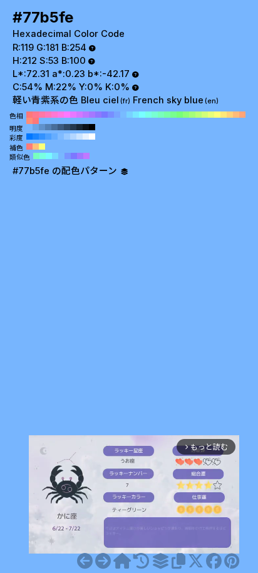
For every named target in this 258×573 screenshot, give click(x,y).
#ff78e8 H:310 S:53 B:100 (61, 114)
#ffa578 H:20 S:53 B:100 (242, 114)
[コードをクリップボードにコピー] (178, 561)
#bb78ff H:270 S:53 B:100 (86, 114)
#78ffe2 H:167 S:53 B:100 (42, 156)
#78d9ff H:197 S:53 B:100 (55, 156)
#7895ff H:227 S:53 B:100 (67, 156)
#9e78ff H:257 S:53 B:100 (80, 156)
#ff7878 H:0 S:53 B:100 (36, 121)
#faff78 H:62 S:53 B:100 (42, 146)
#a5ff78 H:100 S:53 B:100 (192, 114)
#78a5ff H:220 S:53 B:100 (117, 114)
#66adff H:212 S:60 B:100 (54, 136)
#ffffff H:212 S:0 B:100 (92, 136)
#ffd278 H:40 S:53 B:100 (230, 114)
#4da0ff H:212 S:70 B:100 (48, 136)
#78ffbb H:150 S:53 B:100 (161, 114)
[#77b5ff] (103, 561)
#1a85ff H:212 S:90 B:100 (36, 136)
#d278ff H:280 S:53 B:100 (79, 114)
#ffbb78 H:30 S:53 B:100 (236, 114)
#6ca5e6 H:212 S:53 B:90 (36, 127)
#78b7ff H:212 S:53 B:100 (29, 127)
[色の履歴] (141, 561)
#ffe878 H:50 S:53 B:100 (223, 114)
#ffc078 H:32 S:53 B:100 (36, 146)
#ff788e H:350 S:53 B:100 (36, 114)
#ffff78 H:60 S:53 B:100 (217, 114)
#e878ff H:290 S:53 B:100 (73, 114)
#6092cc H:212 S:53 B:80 (42, 127)
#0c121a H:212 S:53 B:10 (86, 127)
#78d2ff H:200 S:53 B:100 (129, 114)
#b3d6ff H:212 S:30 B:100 (73, 136)
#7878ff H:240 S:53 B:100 (104, 114)
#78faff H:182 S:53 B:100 (49, 156)
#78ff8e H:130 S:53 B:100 (173, 114)
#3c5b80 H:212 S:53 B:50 (61, 127)
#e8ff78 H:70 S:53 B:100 (211, 114)
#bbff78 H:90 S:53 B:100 (198, 114)
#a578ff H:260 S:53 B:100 (92, 114)
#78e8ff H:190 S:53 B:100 (136, 114)
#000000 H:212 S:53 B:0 (92, 127)
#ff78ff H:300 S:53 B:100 (67, 114)
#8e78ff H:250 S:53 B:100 (98, 114)
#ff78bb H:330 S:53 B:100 (48, 114)
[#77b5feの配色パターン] (160, 561)
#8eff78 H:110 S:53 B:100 (186, 114)
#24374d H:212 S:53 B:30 (73, 127)
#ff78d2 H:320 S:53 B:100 (54, 114)
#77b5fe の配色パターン (66, 171)
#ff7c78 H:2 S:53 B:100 (29, 146)
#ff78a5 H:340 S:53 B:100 (42, 114)
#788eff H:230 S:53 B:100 (111, 114)
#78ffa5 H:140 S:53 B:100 (167, 114)
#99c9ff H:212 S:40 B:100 (67, 136)
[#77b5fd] (85, 561)
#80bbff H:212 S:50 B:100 (61, 136)
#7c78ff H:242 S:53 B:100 (74, 156)
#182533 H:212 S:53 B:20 (79, 127)
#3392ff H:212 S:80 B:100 (42, 136)
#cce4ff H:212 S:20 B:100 (79, 136)
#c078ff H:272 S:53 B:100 (86, 156)
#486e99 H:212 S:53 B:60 (54, 127)
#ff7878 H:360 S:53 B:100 (29, 114)
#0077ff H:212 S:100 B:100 (29, 136)
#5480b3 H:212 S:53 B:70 (48, 127)
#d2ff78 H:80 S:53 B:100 (205, 114)
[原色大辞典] (122, 561)
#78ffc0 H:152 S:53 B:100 (36, 156)
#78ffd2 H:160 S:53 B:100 (155, 114)
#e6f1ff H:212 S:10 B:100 (86, 136)
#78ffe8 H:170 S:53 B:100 (148, 114)
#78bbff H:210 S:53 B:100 (123, 114)
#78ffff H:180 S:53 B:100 (142, 114)
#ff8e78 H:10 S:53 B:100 (29, 121)
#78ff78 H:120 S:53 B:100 (180, 114)
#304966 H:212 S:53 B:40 (67, 127)
